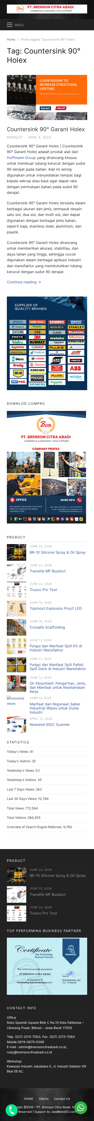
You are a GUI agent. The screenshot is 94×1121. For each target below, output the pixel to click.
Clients (44, 1099)
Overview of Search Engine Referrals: (35, 827)
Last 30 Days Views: (22, 799)
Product (15, 137)
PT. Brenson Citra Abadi (53, 1107)
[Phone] (12, 1110)
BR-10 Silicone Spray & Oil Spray (58, 552)
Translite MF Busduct (48, 571)
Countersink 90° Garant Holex (46, 129)
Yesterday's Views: (21, 770)
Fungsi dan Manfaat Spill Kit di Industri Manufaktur (56, 648)
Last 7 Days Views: (21, 789)
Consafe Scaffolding (47, 627)
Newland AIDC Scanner (50, 724)
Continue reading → (24, 282)
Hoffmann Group (21, 157)
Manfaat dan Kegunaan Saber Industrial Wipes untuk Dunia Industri (55, 708)
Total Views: (16, 808)
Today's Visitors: (19, 761)
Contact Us (62, 1099)
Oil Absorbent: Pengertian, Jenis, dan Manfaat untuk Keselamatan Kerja (58, 687)
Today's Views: (18, 751)
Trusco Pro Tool (43, 589)
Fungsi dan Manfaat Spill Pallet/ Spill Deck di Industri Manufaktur (58, 666)
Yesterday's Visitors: (22, 780)
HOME (28, 1099)
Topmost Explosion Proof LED (56, 608)
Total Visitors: (17, 817)
